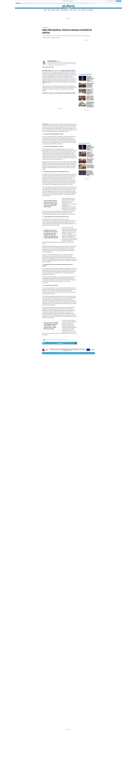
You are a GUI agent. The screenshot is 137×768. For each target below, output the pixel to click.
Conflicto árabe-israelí (59, 339)
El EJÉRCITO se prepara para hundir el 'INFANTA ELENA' (87, 3)
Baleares (57, 10)
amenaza (48, 339)
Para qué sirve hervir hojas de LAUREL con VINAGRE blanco (73, 3)
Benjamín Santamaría (51, 61)
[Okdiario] (68, 6)
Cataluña (49, 10)
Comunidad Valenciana (64, 10)
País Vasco (74, 10)
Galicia (79, 10)
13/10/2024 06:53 (50, 64)
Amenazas (52, 339)
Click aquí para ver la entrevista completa (51, 37)
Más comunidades (90, 10)
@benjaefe (58, 61)
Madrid (45, 10)
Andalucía (53, 10)
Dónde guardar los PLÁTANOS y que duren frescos (43, 3)
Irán (64, 339)
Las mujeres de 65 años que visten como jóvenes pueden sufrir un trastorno (61, 3)
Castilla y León (83, 10)
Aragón (70, 10)
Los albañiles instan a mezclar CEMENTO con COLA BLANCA (30, 3)
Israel (67, 339)
